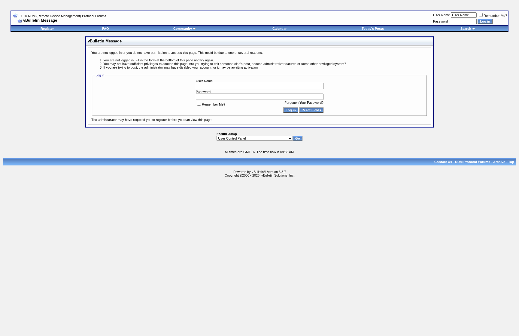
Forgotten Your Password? (303, 102)
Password (440, 21)
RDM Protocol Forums (472, 162)
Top (511, 162)
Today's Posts (373, 28)
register (161, 120)
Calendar (279, 28)
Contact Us (443, 162)
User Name (441, 15)
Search (465, 28)
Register (47, 28)
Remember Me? (495, 15)
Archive (499, 162)
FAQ (105, 28)
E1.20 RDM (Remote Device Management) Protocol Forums (62, 16)
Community (182, 28)
